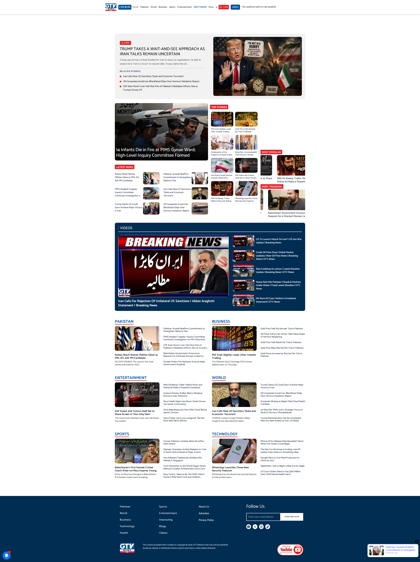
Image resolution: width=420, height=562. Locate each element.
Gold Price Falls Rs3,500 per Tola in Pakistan (245, 130)
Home (135, 7)
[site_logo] (129, 548)
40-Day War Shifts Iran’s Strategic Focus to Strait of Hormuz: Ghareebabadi (282, 411)
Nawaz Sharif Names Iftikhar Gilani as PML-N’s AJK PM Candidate (127, 177)
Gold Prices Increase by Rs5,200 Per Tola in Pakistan (281, 355)
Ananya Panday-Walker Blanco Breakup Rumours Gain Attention (182, 394)
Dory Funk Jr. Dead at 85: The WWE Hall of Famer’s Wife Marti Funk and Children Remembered (183, 477)
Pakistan (144, 7)
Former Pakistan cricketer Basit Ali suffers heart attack (183, 442)
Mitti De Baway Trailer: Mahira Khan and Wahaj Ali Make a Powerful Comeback (221, 202)
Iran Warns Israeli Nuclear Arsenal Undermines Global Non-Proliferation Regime (221, 179)
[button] (303, 166)
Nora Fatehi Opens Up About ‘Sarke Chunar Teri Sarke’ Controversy (184, 403)
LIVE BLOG (124, 7)
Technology (127, 526)
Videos (163, 533)
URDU (235, 7)
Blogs (162, 526)
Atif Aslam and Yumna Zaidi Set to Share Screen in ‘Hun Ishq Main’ (245, 178)
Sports (172, 7)
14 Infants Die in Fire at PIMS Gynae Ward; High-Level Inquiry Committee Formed (155, 152)
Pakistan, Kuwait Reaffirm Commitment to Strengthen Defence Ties (177, 177)
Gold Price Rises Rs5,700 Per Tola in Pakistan (282, 348)
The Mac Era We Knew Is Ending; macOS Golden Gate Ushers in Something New (280, 451)
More (211, 7)
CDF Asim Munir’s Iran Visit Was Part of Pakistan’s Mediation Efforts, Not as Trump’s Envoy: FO (160, 88)
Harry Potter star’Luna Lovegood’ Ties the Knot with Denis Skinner (183, 419)
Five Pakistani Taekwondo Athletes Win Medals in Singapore (182, 459)
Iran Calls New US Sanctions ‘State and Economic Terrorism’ (153, 76)
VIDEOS (126, 228)
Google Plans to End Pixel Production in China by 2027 (280, 459)
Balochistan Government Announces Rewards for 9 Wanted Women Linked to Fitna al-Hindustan (183, 356)
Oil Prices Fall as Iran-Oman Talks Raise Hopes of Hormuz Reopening (283, 335)
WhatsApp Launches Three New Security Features (246, 200)
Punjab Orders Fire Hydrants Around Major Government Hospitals (184, 363)
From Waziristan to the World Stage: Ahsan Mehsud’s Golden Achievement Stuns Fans (184, 467)
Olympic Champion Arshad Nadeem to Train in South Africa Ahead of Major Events (185, 451)
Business (163, 7)
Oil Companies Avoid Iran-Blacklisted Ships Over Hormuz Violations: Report (161, 81)
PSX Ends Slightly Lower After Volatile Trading (221, 130)
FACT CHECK (200, 7)
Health (124, 533)
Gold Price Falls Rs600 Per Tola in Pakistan (281, 342)
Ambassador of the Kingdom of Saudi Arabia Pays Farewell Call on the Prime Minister (221, 156)
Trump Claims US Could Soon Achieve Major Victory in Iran (128, 207)
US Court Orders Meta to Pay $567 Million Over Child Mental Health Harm (281, 473)
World (154, 7)
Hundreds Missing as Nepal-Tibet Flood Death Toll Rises (283, 403)
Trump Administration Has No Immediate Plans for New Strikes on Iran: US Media (281, 419)
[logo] (110, 7)
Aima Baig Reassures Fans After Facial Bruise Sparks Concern (185, 411)
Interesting (166, 520)
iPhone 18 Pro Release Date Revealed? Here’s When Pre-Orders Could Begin (282, 442)
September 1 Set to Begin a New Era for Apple (282, 466)
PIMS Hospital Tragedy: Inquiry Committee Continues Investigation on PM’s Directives (128, 194)
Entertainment (184, 7)
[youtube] (290, 549)
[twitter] (255, 526)
